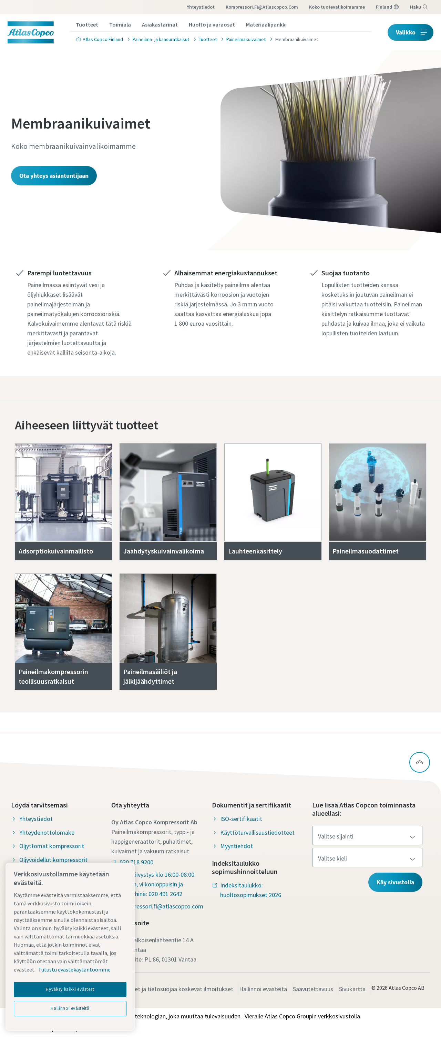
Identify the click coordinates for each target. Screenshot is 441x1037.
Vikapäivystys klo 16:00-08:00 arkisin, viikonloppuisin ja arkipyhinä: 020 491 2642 (157, 884)
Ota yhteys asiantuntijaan (54, 176)
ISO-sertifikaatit (241, 819)
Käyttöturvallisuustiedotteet (257, 832)
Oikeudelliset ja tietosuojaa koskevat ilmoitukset (169, 989)
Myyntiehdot (236, 846)
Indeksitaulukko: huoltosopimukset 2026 (250, 890)
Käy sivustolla (395, 882)
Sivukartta (352, 989)
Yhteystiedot (201, 7)
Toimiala (120, 24)
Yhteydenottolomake (46, 832)
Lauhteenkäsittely (255, 551)
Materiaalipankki (266, 24)
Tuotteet (87, 24)
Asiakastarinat (160, 24)
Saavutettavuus (313, 989)
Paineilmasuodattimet (365, 551)
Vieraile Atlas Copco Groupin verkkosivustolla (302, 1016)
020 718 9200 (136, 862)
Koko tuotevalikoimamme (337, 7)
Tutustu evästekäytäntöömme (74, 969)
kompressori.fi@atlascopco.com (262, 7)
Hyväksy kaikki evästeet (70, 989)
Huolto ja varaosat (212, 24)
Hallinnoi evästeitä (263, 989)
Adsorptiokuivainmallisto (56, 551)
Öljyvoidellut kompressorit (53, 860)
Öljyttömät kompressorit (51, 846)
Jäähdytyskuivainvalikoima (163, 551)
